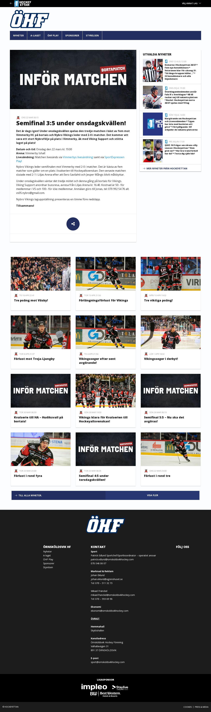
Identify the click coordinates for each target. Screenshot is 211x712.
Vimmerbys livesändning (78, 157)
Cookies (187, 707)
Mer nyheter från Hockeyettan (167, 168)
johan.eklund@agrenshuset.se (107, 579)
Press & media (202, 707)
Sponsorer (72, 35)
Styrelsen (92, 35)
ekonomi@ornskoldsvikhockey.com (109, 610)
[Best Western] (105, 693)
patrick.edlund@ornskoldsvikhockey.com (112, 559)
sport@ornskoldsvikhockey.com (108, 662)
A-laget (35, 35)
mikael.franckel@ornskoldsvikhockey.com (113, 594)
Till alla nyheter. (30, 495)
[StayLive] (120, 687)
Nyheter (18, 35)
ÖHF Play (53, 35)
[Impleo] (94, 687)
